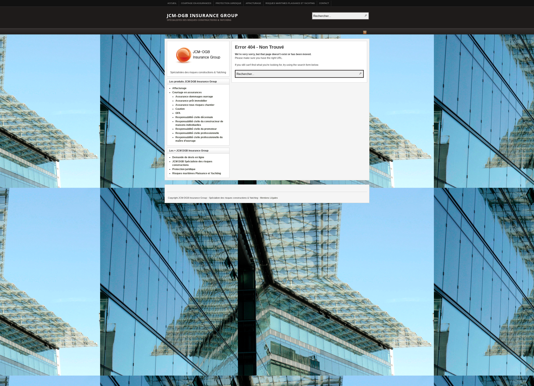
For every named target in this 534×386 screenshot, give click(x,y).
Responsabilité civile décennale (194, 117)
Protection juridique (228, 3)
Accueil (172, 3)
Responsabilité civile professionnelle (197, 133)
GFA (177, 113)
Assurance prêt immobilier (191, 100)
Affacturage (253, 3)
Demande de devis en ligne (188, 157)
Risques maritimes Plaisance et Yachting (290, 3)
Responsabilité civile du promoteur (196, 128)
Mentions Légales (269, 198)
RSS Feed (365, 32)
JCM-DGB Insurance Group (202, 15)
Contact (324, 3)
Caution (180, 108)
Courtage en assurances (196, 3)
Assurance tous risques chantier (194, 104)
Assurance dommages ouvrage (194, 96)
